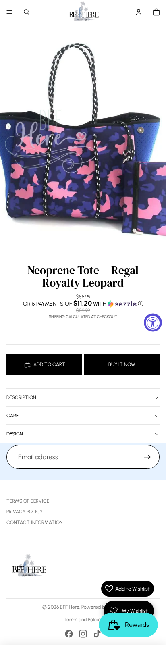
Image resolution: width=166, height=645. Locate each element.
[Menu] (9, 12)
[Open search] (26, 12)
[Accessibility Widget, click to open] (153, 323)
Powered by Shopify (102, 607)
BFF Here (69, 607)
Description (21, 397)
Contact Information (34, 522)
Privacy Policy (24, 511)
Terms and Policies (83, 619)
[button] (83, 304)
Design (14, 434)
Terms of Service (27, 501)
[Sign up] (147, 457)
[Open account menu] (138, 12)
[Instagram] (83, 634)
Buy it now (121, 364)
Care (12, 415)
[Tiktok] (97, 634)
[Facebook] (69, 634)
